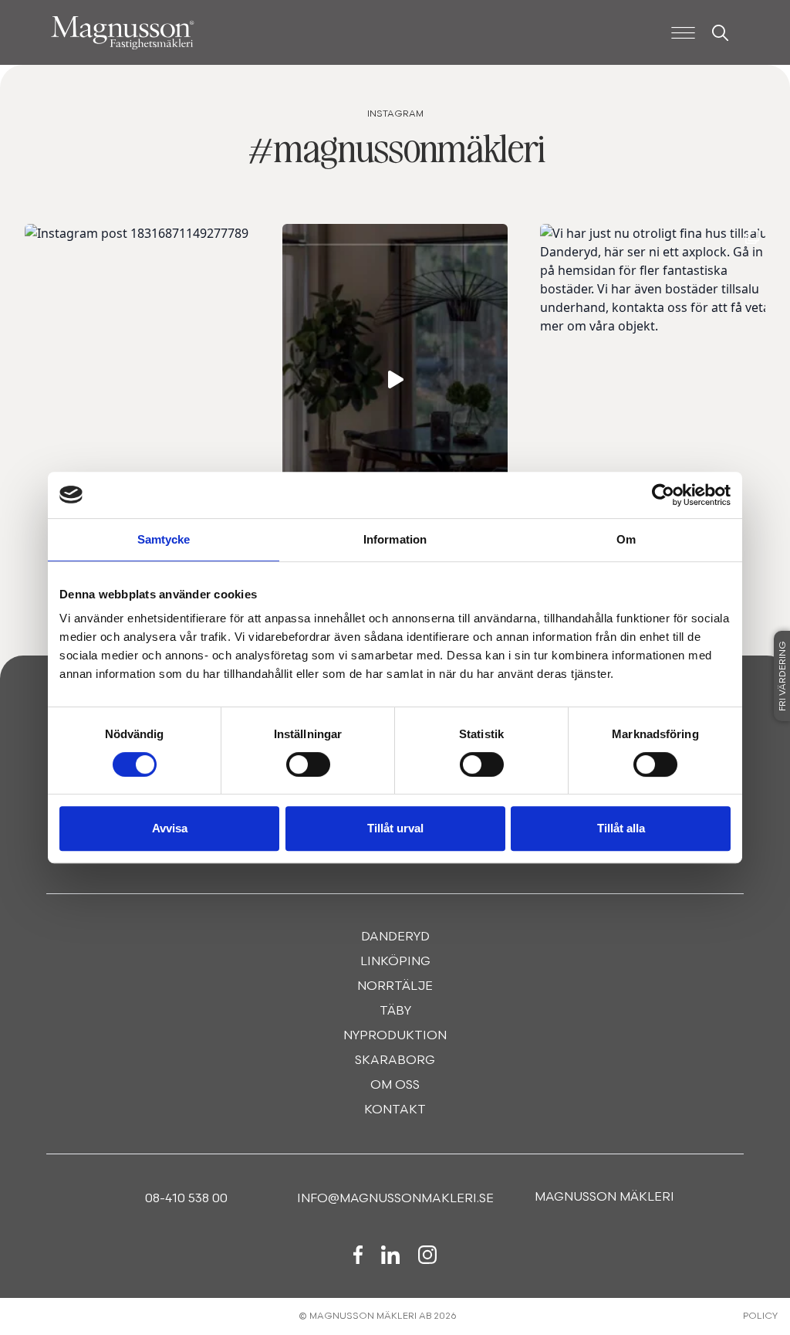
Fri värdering (783, 676)
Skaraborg (395, 1061)
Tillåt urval (395, 828)
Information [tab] (395, 539)
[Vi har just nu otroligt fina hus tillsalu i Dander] (659, 379)
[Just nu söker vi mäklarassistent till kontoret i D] (402, 379)
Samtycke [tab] (164, 539)
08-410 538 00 (186, 1199)
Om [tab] (626, 539)
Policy (760, 1316)
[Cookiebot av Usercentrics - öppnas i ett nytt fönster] (663, 495)
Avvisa (169, 828)
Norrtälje (395, 987)
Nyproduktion (395, 1036)
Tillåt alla (621, 828)
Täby (395, 1011)
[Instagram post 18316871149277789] (144, 379)
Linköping (395, 962)
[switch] (308, 764)
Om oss (395, 1085)
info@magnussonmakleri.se (395, 1199)
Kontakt (395, 1110)
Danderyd (395, 937)
